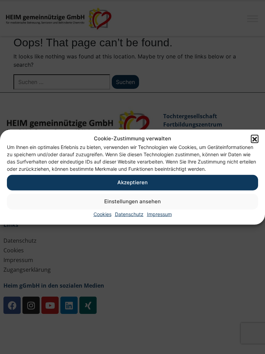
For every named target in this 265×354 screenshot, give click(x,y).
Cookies (102, 214)
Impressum (159, 214)
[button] (254, 138)
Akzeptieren (132, 182)
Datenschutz (129, 214)
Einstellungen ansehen (132, 201)
